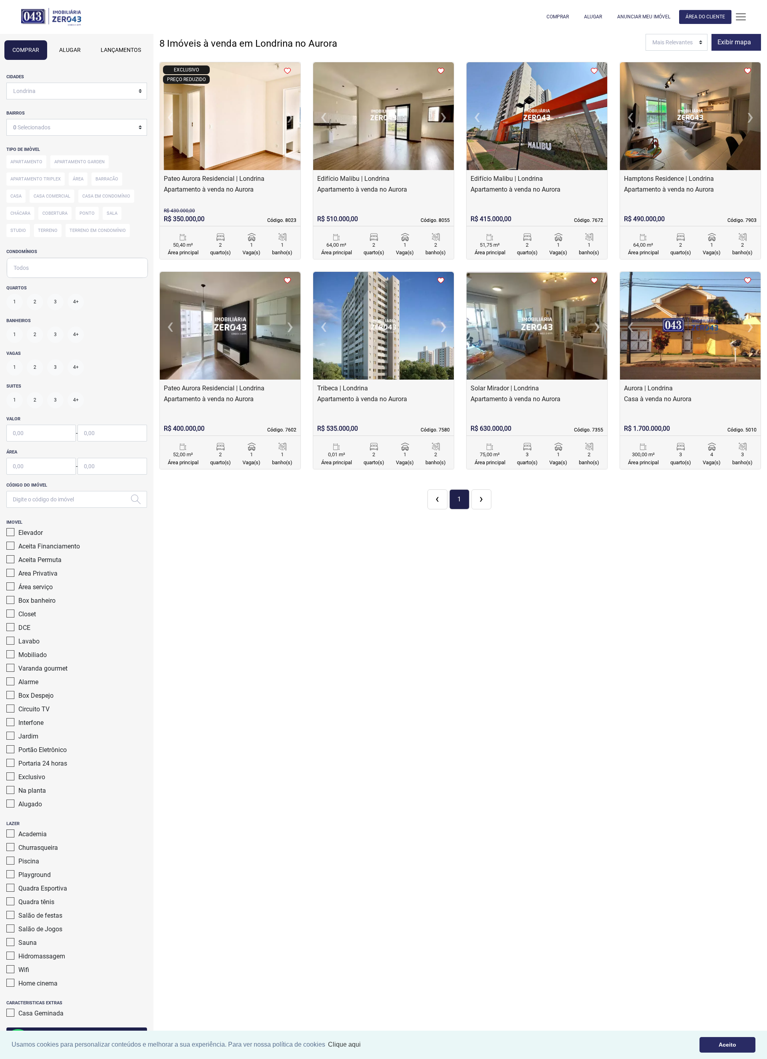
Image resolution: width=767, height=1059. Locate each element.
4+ (76, 302)
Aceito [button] (727, 1044)
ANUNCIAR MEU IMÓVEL (643, 17)
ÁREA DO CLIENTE (705, 17)
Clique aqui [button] (344, 1044)
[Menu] (741, 17)
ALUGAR (593, 17)
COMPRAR (557, 17)
